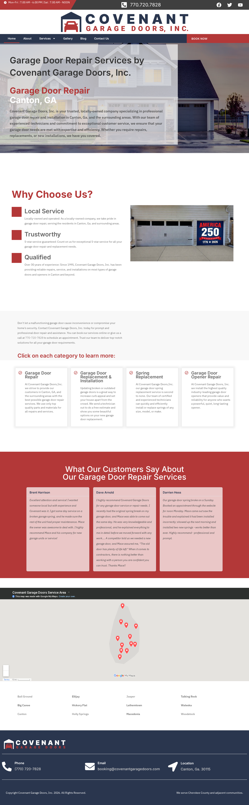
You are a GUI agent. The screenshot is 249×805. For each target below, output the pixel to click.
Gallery (68, 38)
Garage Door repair (38, 374)
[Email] (90, 766)
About (27, 38)
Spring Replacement (149, 374)
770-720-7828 (34, 338)
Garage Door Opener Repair (206, 374)
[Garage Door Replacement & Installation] (75, 372)
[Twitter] (229, 5)
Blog (83, 38)
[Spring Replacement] (131, 372)
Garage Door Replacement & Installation (96, 376)
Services (45, 38)
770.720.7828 (145, 5)
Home (12, 38)
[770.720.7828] (124, 5)
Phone (19, 763)
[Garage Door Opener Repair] (186, 372)
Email (102, 763)
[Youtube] (240, 5)
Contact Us (101, 38)
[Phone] (7, 766)
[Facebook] (219, 5)
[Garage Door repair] (20, 372)
